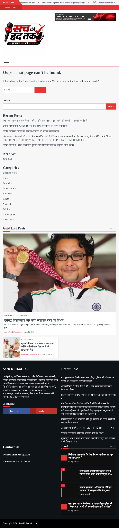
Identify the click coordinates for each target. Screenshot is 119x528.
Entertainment (9, 188)
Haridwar (7, 193)
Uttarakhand (8, 219)
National (7, 204)
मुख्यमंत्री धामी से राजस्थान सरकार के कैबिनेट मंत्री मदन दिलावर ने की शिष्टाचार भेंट (37, 346)
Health (6, 199)
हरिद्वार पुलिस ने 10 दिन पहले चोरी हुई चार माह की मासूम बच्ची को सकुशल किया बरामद (38, 145)
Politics (6, 209)
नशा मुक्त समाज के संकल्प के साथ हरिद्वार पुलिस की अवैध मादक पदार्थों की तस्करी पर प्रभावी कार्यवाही (45, 121)
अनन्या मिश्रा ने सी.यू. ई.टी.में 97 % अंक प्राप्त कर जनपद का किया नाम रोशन (35, 126)
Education (7, 183)
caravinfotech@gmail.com (13, 332)
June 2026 (7, 159)
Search (6, 100)
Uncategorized (9, 214)
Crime (6, 178)
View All (111, 229)
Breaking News (10, 173)
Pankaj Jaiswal (73, 462)
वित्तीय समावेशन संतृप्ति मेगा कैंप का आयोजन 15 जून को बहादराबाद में (55, 3)
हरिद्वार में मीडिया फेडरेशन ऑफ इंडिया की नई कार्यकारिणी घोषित (87, 428)
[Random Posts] (109, 62)
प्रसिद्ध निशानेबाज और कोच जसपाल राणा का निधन (33, 320)
